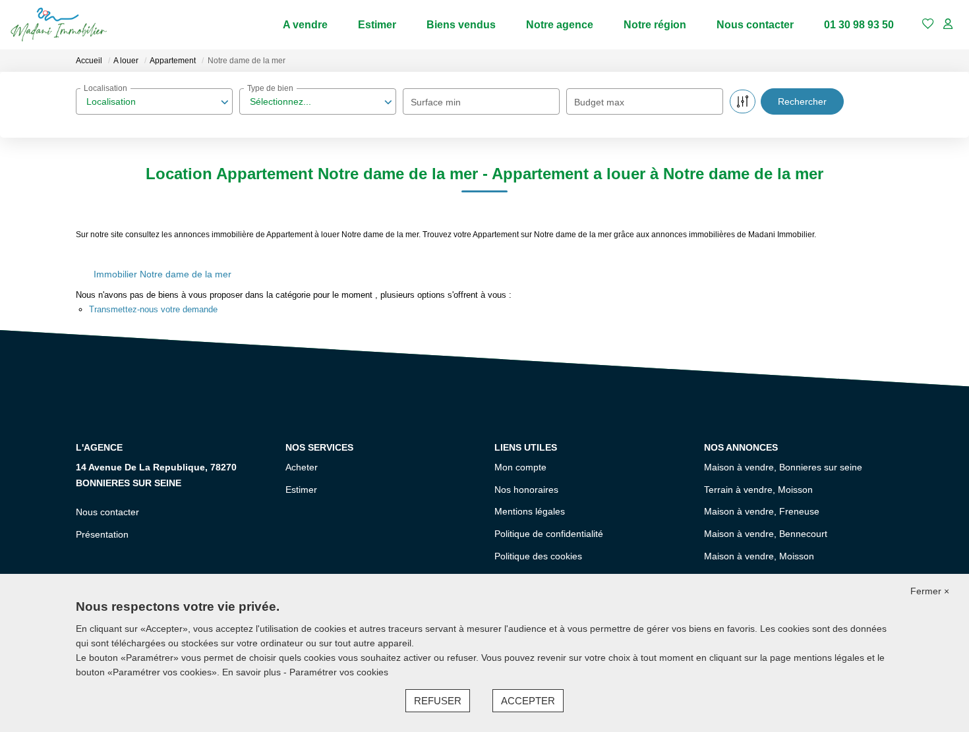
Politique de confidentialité (548, 533)
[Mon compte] (948, 25)
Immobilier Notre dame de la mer (162, 274)
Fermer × (929, 591)
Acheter (301, 467)
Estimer (377, 24)
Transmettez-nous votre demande (153, 309)
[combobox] (154, 101)
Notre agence (559, 24)
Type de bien (270, 88)
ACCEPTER (528, 700)
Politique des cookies (538, 556)
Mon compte (520, 467)
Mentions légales (529, 511)
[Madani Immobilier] (58, 25)
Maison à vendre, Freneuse (761, 511)
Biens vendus (461, 24)
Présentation (102, 534)
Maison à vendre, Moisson (759, 556)
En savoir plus (252, 672)
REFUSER (437, 700)
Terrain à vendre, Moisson (758, 489)
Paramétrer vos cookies (338, 672)
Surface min (436, 102)
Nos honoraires (526, 489)
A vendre (305, 24)
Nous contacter (755, 24)
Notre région (655, 24)
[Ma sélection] (928, 25)
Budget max (599, 102)
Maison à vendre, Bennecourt (765, 533)
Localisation (105, 88)
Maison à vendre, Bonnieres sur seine (783, 467)
